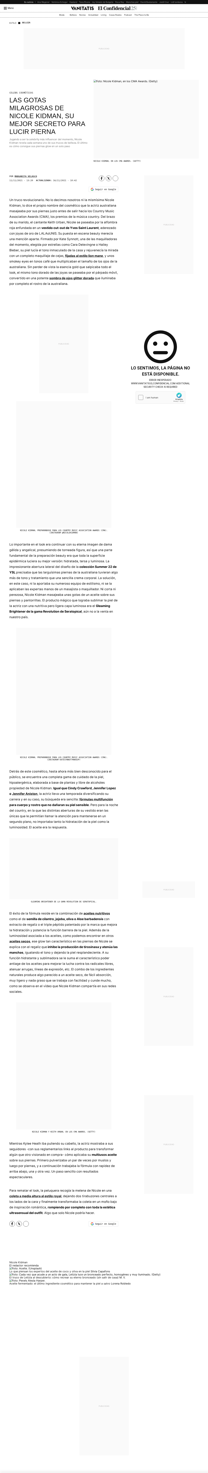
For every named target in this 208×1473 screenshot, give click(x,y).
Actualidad (93, 15)
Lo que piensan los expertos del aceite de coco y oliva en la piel (50, 1271)
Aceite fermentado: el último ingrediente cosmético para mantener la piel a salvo (60, 1283)
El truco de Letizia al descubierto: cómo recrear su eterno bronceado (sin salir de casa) (64, 1277)
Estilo (12, 23)
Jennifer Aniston (24, 794)
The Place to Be (141, 15)
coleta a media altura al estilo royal (35, 1196)
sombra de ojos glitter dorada (71, 278)
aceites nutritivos (97, 913)
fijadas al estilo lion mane (84, 256)
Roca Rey (119, 2)
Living (103, 15)
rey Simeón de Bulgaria (102, 2)
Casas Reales (115, 15)
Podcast (128, 15)
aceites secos (19, 941)
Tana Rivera (84, 2)
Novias (82, 15)
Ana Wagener (43, 2)
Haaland (73, 2)
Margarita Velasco (26, 176)
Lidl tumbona (177, 2)
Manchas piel (132, 2)
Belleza (73, 15)
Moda (61, 15)
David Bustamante (148, 2)
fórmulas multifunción (96, 799)
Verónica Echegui (59, 2)
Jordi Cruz (164, 2)
